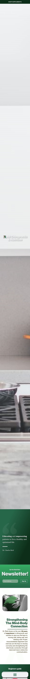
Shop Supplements (15, 1)
